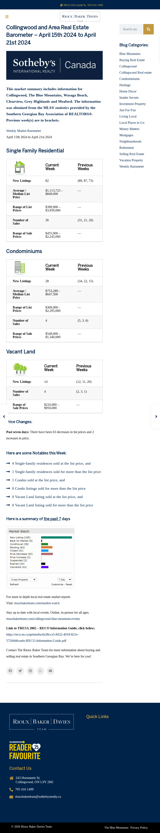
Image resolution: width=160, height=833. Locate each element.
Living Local (127, 116)
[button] (10, 671)
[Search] (148, 29)
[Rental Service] (118, 740)
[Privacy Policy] (139, 828)
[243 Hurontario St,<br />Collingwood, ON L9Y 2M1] (41, 781)
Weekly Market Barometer (23, 131)
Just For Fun (127, 110)
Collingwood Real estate (135, 72)
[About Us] (118, 733)
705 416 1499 (95, 5)
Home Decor (127, 91)
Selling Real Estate (131, 154)
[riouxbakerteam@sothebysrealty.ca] (41, 798)
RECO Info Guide (74, 5)
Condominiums (129, 79)
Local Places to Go (131, 122)
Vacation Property (131, 160)
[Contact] (118, 758)
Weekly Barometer (131, 166)
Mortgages (126, 135)
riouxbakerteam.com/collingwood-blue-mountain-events (43, 619)
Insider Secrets (129, 97)
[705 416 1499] (41, 791)
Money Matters (129, 129)
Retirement (126, 147)
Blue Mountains (129, 54)
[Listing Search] (118, 746)
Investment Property (132, 104)
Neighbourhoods (130, 141)
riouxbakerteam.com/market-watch (37, 603)
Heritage (125, 85)
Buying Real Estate (132, 60)
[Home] (118, 727)
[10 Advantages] (118, 752)
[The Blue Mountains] (116, 828)
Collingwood (128, 66)
